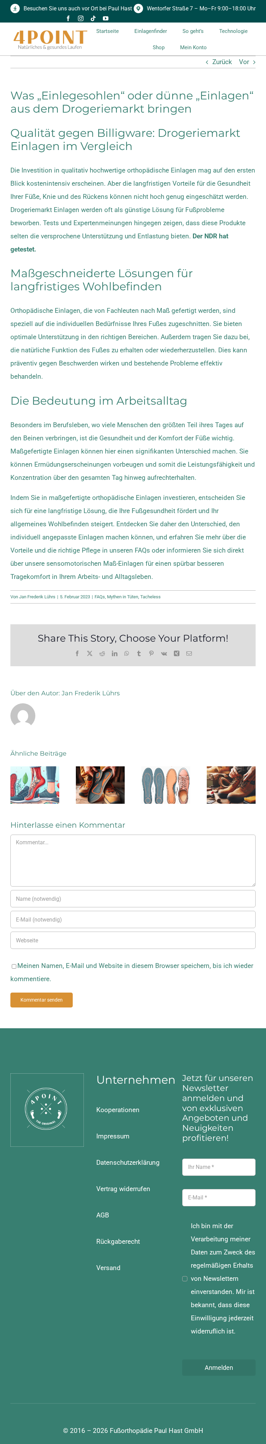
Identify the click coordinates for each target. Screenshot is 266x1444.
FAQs (142, 550)
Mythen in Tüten (122, 596)
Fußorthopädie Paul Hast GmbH (156, 1431)
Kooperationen (118, 1110)
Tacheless (150, 596)
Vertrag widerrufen (123, 1189)
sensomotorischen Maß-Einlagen (95, 563)
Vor (244, 62)
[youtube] (105, 18)
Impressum (113, 1136)
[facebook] (68, 18)
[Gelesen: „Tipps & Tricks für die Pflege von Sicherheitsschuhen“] (231, 785)
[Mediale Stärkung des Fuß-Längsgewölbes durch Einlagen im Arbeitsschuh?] (100, 785)
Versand (108, 1268)
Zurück (222, 62)
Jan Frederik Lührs (37, 596)
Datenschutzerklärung (128, 1162)
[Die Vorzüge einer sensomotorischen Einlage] (34, 785)
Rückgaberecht (118, 1241)
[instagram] (80, 18)
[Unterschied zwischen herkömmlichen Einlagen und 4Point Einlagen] (165, 785)
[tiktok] (93, 18)
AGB (102, 1215)
